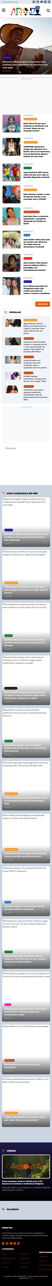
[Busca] (48, 10)
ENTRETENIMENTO (9, 1258)
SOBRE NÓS (43, 1256)
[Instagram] (34, 1)
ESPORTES (24, 1267)
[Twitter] (45, 1)
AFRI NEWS (25, 1258)
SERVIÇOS (24, 1254)
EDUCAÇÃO (25, 1263)
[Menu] (3, 10)
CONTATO (43, 1261)
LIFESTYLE (6, 1263)
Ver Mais (43, 304)
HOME (4, 1254)
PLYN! (31, 1278)
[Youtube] (41, 1)
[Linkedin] (49, 1)
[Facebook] (38, 1)
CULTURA (5, 1267)
